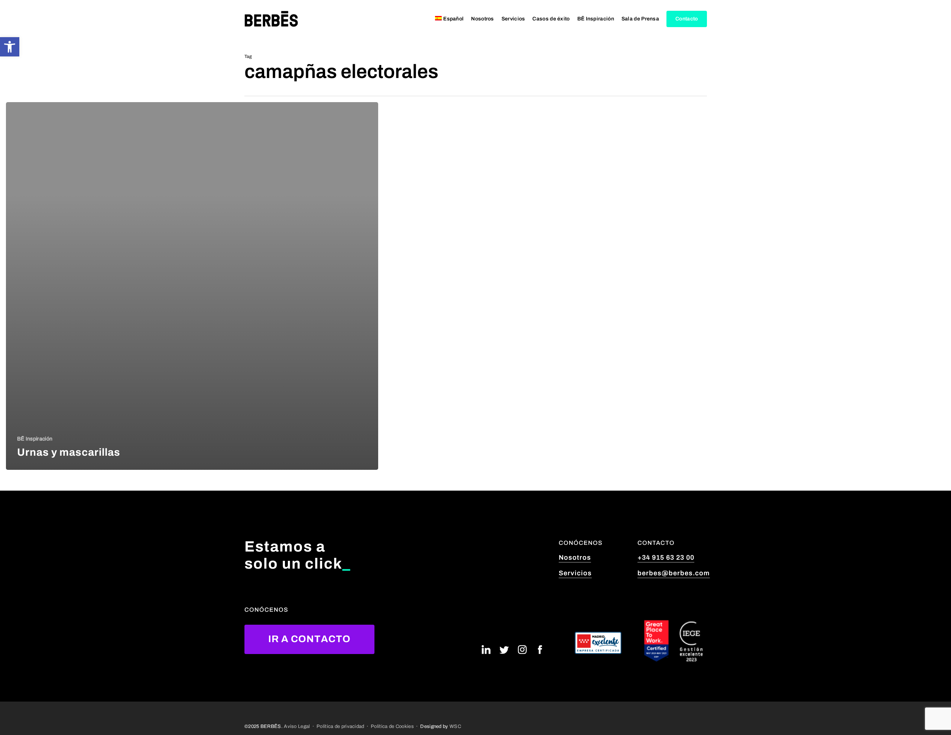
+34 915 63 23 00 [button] (665, 557)
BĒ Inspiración (34, 439)
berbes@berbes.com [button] (673, 573)
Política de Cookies (392, 726)
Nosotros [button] (575, 557)
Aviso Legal (297, 726)
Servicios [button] (575, 573)
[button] (9, 46)
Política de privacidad (340, 726)
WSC (455, 726)
